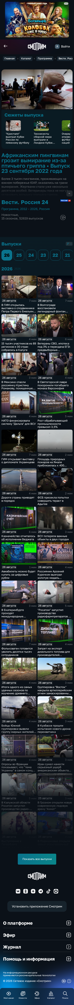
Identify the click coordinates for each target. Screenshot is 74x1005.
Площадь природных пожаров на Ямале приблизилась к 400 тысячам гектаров (51, 464)
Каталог (26, 58)
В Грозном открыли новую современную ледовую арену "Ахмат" (55, 805)
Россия (44, 209)
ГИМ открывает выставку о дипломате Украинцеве (18, 461)
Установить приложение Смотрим (37, 906)
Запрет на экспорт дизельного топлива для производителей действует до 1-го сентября (54, 655)
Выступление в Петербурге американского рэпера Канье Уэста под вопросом (16, 847)
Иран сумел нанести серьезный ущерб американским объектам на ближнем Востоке (54, 769)
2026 (17, 268)
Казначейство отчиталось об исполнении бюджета (18, 538)
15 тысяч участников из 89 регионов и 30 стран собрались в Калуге (18, 346)
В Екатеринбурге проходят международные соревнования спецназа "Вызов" (17, 616)
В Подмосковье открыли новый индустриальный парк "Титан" (54, 844)
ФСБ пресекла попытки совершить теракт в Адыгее (53, 500)
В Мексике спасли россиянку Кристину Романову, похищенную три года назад (17, 386)
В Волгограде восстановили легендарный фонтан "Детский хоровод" (51, 309)
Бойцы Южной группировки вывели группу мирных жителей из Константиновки (17, 730)
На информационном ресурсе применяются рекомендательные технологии (29, 974)
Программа (45, 58)
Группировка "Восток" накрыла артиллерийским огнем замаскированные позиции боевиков (55, 691)
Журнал (12, 947)
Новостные (9, 215)
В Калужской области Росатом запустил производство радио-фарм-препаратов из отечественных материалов (15, 810)
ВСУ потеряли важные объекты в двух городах (53, 538)
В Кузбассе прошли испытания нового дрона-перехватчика (54, 729)
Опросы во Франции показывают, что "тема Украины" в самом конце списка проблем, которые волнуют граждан (18, 770)
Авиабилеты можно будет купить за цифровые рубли (18, 574)
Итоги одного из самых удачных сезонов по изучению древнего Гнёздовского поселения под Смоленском (17, 693)
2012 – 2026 (29, 209)
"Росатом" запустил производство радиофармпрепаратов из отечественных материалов (54, 616)
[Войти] (57, 46)
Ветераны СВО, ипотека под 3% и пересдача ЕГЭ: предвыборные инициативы (54, 348)
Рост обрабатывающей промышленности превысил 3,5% (53, 424)
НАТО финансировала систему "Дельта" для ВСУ (18, 422)
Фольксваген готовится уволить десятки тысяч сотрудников (17, 651)
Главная (9, 58)
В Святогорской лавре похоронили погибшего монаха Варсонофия (53, 385)
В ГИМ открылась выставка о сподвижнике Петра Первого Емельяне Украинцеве (18, 309)
